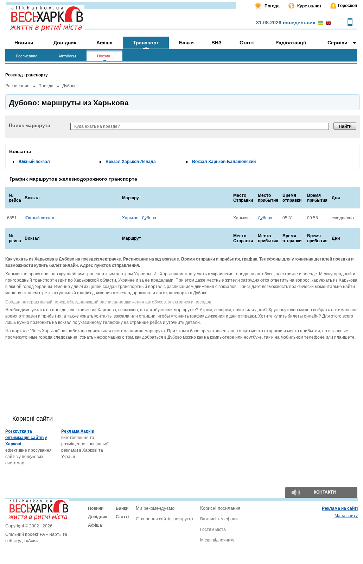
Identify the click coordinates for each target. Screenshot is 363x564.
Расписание (17, 85)
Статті (122, 516)
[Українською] (320, 23)
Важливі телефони (219, 518)
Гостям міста (213, 529)
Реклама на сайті (340, 508)
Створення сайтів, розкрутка (164, 518)
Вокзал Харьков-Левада (131, 161)
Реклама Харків (77, 431)
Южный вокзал (34, 161)
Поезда (45, 85)
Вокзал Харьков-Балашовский (224, 161)
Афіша (95, 525)
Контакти (325, 492)
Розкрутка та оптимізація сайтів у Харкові (26, 437)
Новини (95, 508)
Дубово (265, 217)
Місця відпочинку (217, 540)
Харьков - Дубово (139, 217)
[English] (328, 23)
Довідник (97, 516)
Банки (122, 508)
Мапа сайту (346, 515)
